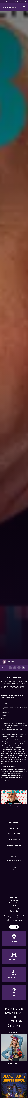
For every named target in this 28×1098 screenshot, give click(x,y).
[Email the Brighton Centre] (15, 1)
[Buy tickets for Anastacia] (11, 1056)
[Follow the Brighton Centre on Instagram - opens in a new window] (22, 1)
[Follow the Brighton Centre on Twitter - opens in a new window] (20, 1)
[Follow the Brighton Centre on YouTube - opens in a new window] (25, 1)
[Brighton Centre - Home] (10, 7)
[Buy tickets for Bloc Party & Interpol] (11, 1095)
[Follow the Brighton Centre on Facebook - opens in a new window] (17, 1)
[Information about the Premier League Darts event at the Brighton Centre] (16, 1056)
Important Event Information (8, 2)
